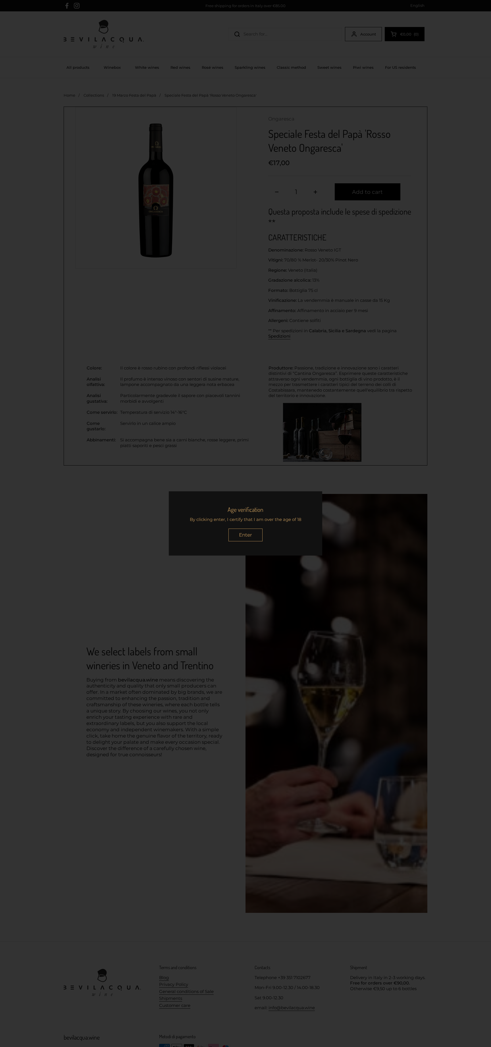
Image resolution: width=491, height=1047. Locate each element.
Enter (245, 535)
